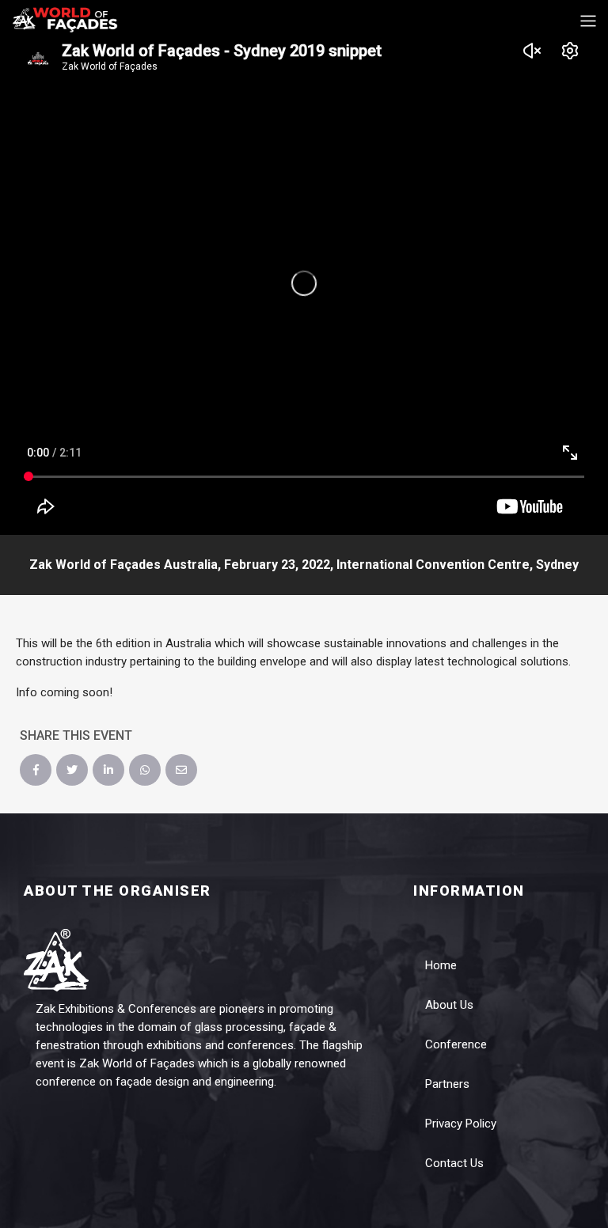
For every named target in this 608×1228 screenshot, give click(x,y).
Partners (447, 1084)
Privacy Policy (460, 1123)
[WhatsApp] (145, 770)
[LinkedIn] (108, 770)
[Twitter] (72, 770)
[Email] (181, 770)
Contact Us (454, 1163)
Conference (456, 1044)
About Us (449, 1005)
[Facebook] (35, 770)
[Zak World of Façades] (65, 18)
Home (441, 965)
